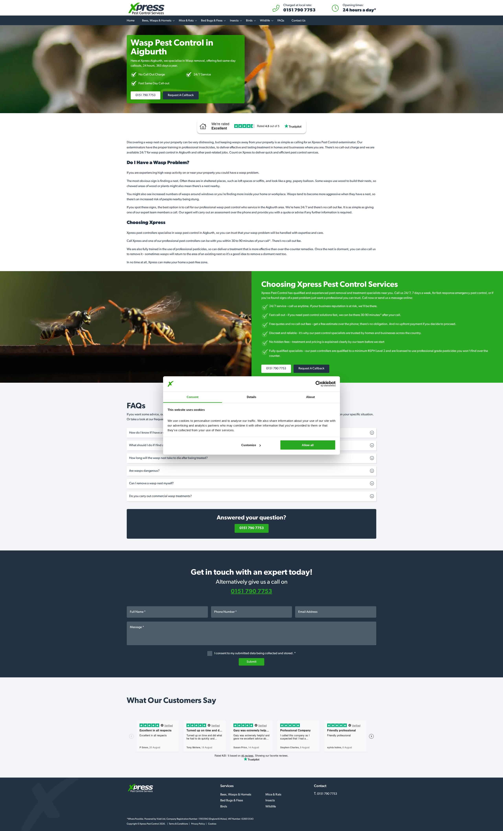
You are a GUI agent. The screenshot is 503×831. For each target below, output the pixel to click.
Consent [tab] (192, 396)
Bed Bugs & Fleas (211, 20)
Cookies (212, 824)
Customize (248, 445)
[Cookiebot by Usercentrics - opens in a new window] (318, 384)
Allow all (308, 445)
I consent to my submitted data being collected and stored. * (255, 653)
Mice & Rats (186, 20)
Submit (251, 661)
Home (131, 20)
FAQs (280, 20)
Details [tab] (251, 396)
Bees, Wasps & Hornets (156, 20)
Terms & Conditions (178, 824)
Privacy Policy (198, 824)
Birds (249, 20)
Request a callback (181, 95)
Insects (234, 20)
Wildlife (265, 20)
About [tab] (310, 396)
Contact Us (298, 20)
